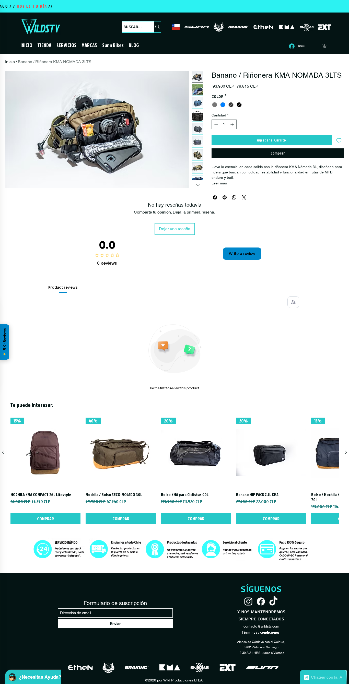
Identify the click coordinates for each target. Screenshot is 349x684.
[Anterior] (3, 452)
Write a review (242, 253)
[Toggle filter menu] (293, 302)
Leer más (219, 183)
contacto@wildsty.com (261, 626)
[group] (174, 470)
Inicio (10, 61)
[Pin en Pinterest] (225, 197)
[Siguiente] (346, 452)
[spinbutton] (224, 124)
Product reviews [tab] (63, 287)
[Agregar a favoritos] (339, 140)
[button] (44, 45)
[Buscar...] (157, 26)
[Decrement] (215, 124)
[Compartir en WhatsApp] (234, 197)
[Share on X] (244, 197)
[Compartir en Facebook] (215, 197)
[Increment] (232, 124)
